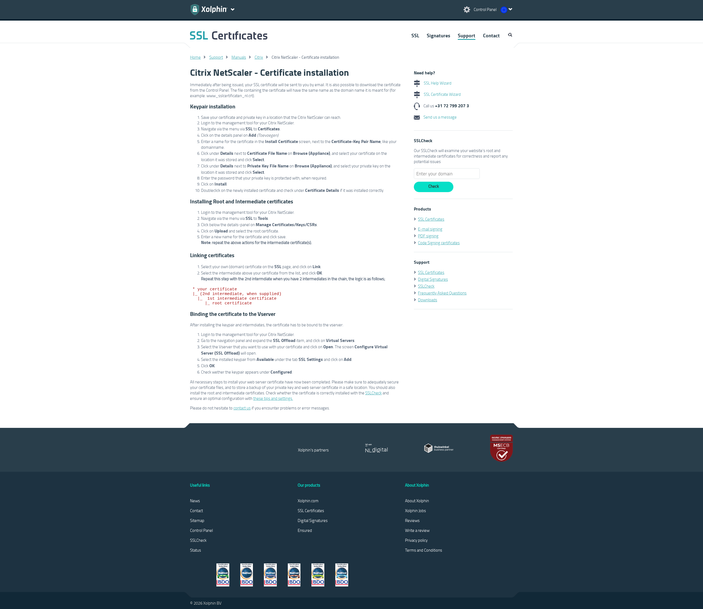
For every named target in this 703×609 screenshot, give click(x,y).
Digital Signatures (433, 279)
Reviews (412, 520)
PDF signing (428, 235)
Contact (491, 35)
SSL (415, 35)
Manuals (238, 57)
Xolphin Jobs (415, 510)
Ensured (305, 530)
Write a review (417, 530)
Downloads (427, 299)
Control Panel (201, 530)
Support (466, 35)
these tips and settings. (273, 398)
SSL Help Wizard (437, 83)
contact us (242, 408)
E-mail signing (430, 229)
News (195, 500)
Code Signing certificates (439, 242)
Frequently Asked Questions (442, 293)
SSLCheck (373, 392)
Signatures (438, 35)
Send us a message (440, 117)
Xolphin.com (308, 500)
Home (195, 57)
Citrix (259, 57)
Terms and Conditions (423, 550)
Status (195, 550)
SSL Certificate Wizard (442, 94)
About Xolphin (417, 500)
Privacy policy (416, 540)
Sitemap (197, 520)
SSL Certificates (431, 219)
